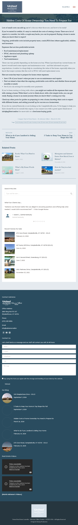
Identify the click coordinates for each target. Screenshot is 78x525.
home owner (45, 122)
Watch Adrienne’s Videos (12, 494)
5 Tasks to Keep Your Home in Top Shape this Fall (31, 406)
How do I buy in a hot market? (63, 168)
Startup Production (42, 521)
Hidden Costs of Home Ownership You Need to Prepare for (34, 418)
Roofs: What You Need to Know (25, 155)
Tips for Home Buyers (30, 119)
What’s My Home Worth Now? (24, 168)
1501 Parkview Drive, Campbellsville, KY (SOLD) (32, 269)
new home (62, 122)
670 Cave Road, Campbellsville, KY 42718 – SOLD (33, 233)
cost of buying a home (21, 122)
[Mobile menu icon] (74, 7)
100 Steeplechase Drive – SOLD (24, 394)
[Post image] (7, 157)
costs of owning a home (35, 122)
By (44, 119)
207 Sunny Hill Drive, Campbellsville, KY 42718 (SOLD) (34, 245)
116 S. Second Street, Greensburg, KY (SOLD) (31, 257)
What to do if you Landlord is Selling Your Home (30, 431)
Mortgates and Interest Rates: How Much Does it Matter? (64, 156)
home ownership (54, 122)
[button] (33, 221)
